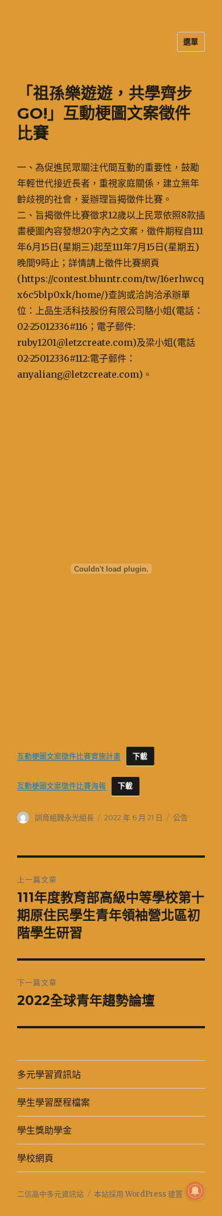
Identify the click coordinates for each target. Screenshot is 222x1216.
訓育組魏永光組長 (64, 817)
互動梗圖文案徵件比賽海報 (61, 785)
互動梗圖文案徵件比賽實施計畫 (69, 755)
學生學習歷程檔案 (53, 1102)
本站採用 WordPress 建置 (138, 1194)
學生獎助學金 (44, 1130)
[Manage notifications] (195, 1191)
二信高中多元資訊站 (50, 1194)
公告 (180, 817)
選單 (191, 41)
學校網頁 (35, 1158)
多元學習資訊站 (49, 1074)
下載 (140, 756)
